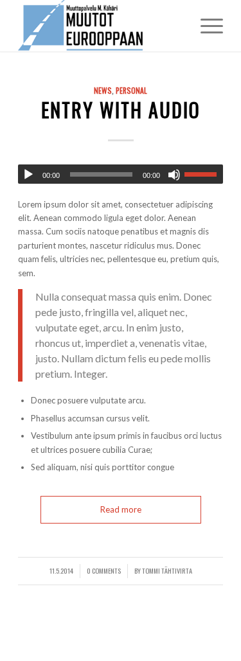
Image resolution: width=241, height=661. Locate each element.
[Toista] (28, 174)
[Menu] (205, 25)
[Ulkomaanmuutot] (100, 25)
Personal (131, 90)
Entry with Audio (121, 109)
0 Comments (104, 570)
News (103, 90)
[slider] (203, 174)
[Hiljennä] (174, 174)
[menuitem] (205, 25)
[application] (120, 174)
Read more (120, 509)
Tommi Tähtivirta (167, 570)
